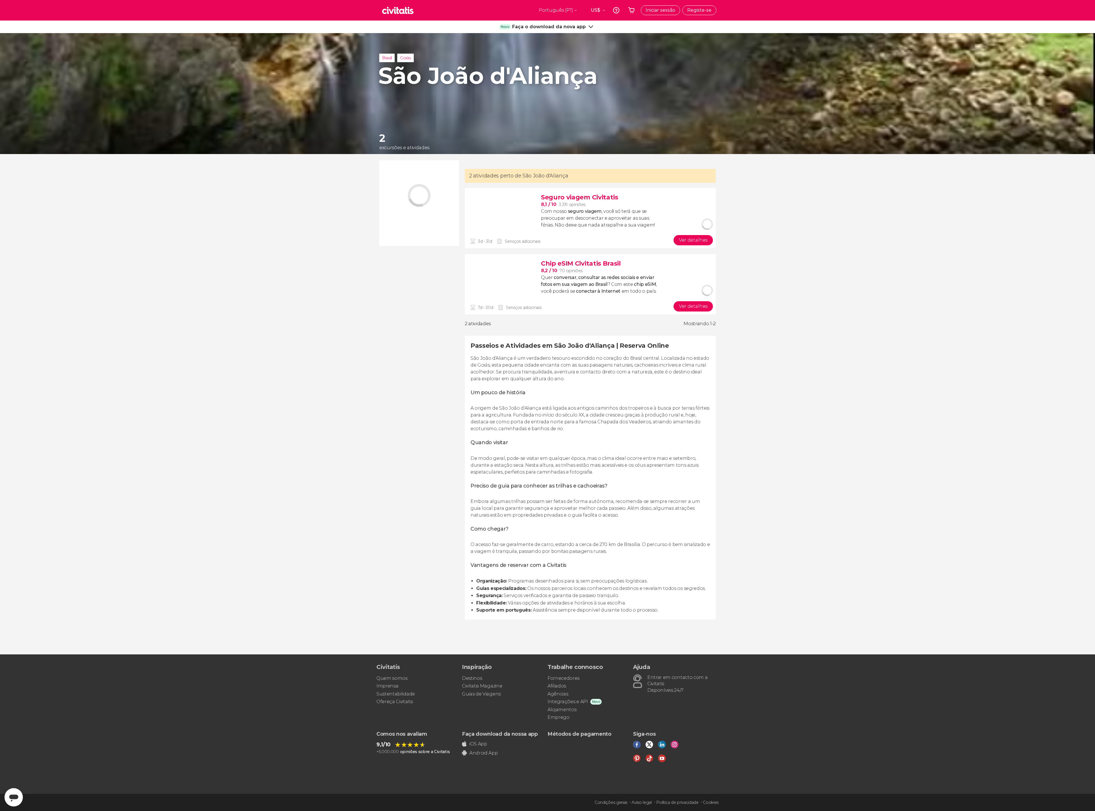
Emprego (558, 717)
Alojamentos (562, 709)
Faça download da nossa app (500, 734)
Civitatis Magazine (482, 686)
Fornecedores (563, 678)
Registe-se (699, 10)
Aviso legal (642, 802)
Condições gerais (611, 802)
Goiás (405, 57)
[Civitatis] (397, 10)
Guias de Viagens (481, 694)
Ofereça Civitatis (394, 701)
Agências (558, 694)
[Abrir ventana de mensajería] (14, 797)
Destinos (472, 678)
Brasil (387, 57)
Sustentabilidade (395, 694)
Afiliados (557, 686)
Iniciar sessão (660, 10)
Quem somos (391, 678)
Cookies (711, 802)
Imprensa (387, 686)
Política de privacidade (677, 802)
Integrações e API (568, 701)
